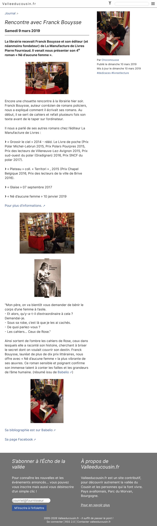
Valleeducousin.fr (19, 4)
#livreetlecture (120, 72)
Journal (10, 13)
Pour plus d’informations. (23, 205)
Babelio (63, 372)
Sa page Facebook (19, 439)
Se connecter (55, 521)
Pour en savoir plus (95, 505)
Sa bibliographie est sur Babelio (29, 430)
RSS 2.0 (70, 521)
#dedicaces (104, 72)
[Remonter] (109, 2)
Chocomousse (110, 59)
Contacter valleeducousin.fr (94, 521)
